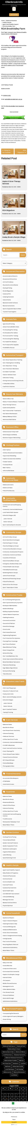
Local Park (23, 1063)
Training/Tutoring (8, 712)
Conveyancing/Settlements (11, 1013)
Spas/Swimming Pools (9, 857)
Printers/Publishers (8, 995)
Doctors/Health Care (9, 881)
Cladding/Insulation (8, 617)
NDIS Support (13, 34)
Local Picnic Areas (7, 1054)
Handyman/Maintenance (10, 929)
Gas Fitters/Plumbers (9, 644)
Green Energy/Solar (8, 650)
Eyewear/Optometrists (9, 887)
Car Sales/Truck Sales (9, 371)
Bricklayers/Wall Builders (10, 605)
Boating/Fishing (7, 288)
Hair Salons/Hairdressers (10, 413)
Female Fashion (7, 461)
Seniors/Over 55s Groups (10, 584)
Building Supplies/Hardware (11, 611)
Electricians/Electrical (9, 632)
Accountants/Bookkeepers (10, 778)
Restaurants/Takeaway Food (11, 821)
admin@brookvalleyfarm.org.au (13, 99)
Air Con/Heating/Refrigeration (11, 599)
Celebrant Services (8, 736)
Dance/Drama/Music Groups (11, 560)
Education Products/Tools (10, 691)
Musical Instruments (9, 305)
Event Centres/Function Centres (12, 748)
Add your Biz (14, 14)
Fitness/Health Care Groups (11, 566)
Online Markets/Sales (9, 989)
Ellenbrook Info (14, 2)
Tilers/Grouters (7, 674)
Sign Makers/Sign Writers (10, 668)
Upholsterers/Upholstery (10, 947)
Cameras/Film (7, 294)
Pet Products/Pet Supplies (11, 344)
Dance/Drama (7, 299)
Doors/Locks (6, 629)
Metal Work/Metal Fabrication (11, 662)
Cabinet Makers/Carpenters (11, 614)
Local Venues (14, 1075)
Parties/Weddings (8, 763)
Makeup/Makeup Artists (10, 416)
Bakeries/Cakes (7, 724)
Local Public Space (9, 1069)
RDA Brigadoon (8, 210)
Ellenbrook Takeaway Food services (14, 1057)
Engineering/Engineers (9, 635)
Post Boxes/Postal (8, 992)
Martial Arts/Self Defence (10, 302)
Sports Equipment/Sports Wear (12, 308)
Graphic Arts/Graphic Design (11, 974)
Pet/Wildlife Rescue (8, 347)
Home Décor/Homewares (10, 932)
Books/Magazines (8, 291)
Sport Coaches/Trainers (10, 709)
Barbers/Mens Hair (8, 398)
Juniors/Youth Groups (9, 575)
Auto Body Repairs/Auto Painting (12, 359)
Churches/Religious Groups (11, 546)
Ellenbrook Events (8, 484)
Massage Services (8, 899)
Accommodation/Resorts (10, 276)
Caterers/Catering (8, 733)
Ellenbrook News (8, 487)
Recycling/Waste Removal (10, 944)
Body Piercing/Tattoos (9, 404)
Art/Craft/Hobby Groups (10, 537)
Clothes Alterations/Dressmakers (12, 452)
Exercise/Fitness (8, 884)
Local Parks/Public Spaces (10, 512)
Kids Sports (16, 1063)
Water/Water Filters (8, 824)
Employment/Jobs (8, 694)
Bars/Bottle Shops (8, 727)
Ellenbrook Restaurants (19, 1072)
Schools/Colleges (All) (9, 515)
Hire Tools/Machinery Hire (10, 656)
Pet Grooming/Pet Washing (11, 338)
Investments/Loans (8, 784)
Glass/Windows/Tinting (9, 647)
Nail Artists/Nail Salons (9, 419)
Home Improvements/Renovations (13, 659)
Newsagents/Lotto (8, 986)
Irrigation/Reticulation (9, 851)
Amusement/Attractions (10, 279)
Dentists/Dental (7, 879)
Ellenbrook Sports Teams (14, 1049)
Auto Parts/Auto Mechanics (11, 368)
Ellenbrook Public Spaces (9, 1046)
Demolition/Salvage (8, 626)
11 (6, 1098)
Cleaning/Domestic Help (10, 923)
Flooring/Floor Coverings (10, 641)
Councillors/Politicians (9, 557)
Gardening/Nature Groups (10, 572)
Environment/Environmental (11, 971)
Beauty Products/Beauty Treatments (14, 401)
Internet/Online (7, 977)
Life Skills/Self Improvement (11, 893)
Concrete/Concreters (9, 620)
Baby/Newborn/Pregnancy (10, 873)
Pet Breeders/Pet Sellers (10, 332)
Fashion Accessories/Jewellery (12, 458)
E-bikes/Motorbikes (8, 383)
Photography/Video (8, 766)
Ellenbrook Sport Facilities (10, 1060)
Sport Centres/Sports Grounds (12, 524)
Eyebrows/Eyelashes (9, 407)
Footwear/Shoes (8, 464)
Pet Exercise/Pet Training (10, 335)
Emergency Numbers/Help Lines (12, 563)
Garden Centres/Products (10, 843)
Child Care (21, 1060)
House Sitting (7, 1019)
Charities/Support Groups (10, 543)
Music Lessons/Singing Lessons (12, 697)
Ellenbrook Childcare (21, 1051)
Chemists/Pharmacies (9, 876)
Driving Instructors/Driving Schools (13, 380)
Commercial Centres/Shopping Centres (12, 505)
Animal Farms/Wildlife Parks (11, 326)
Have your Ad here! (14, 111)
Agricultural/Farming (9, 324)
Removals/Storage (8, 998)
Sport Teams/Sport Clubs (10, 587)
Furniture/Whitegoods (9, 926)
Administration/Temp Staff (11, 431)
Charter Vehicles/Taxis (9, 374)
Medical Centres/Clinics (10, 902)
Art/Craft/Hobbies (8, 282)
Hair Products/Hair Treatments (12, 410)
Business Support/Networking (11, 437)
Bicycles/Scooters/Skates (10, 285)
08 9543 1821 (7, 95)
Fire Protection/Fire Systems (11, 638)
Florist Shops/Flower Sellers (11, 754)
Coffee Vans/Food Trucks (10, 739)
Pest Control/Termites (9, 941)
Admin (19, 186)
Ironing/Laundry (7, 938)
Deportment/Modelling (9, 455)
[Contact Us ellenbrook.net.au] (14, 120)
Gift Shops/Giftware (8, 760)
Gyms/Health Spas (8, 890)
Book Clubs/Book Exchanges (11, 540)
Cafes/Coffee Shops (9, 805)
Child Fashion (7, 449)
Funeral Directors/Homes (10, 757)
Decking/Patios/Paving (9, 837)
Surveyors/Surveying (9, 671)
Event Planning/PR (8, 751)
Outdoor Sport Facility (17, 1066)
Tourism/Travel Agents (9, 311)
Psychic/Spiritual (8, 905)
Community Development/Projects (13, 551)
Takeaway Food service (19, 1054)
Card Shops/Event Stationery (11, 730)
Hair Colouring (19, 1069)
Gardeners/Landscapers (10, 849)
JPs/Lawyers (6, 980)
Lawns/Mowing (7, 854)
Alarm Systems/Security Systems (12, 602)
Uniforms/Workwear (8, 470)
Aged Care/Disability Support (11, 870)
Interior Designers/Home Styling (12, 935)
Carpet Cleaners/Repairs (10, 920)
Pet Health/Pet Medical (10, 341)
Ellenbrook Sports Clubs (8, 1051)
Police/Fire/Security (8, 490)
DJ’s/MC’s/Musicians (9, 745)
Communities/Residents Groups (12, 549)
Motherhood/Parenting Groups (12, 578)
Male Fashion (6, 467)
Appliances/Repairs (8, 917)
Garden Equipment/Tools (10, 846)
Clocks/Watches (7, 965)
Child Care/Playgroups (9, 688)
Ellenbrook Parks (21, 1046)
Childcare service (7, 1072)
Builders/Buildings (8, 608)
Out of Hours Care (6, 1063)
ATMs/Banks (6, 781)
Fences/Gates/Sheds (9, 840)
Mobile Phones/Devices (10, 983)
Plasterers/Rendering (9, 665)
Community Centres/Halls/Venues (12, 509)
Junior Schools (8, 518)
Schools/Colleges (8, 700)
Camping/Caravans (8, 296)
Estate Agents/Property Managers (13, 1016)
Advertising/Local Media (10, 434)
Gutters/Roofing (7, 653)
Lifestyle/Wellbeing (8, 896)
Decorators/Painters (9, 623)
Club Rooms (7, 1066)
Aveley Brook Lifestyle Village (13, 237)
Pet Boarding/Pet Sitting (10, 329)
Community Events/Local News (12, 554)
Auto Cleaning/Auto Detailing (11, 362)
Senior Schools (8, 521)
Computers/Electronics (9, 968)
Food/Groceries (7, 819)
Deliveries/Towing (8, 377)
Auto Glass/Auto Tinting (10, 365)
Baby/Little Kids (7, 962)
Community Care (12, 32)
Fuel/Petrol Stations (9, 386)
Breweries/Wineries (8, 802)
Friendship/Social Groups (10, 569)
